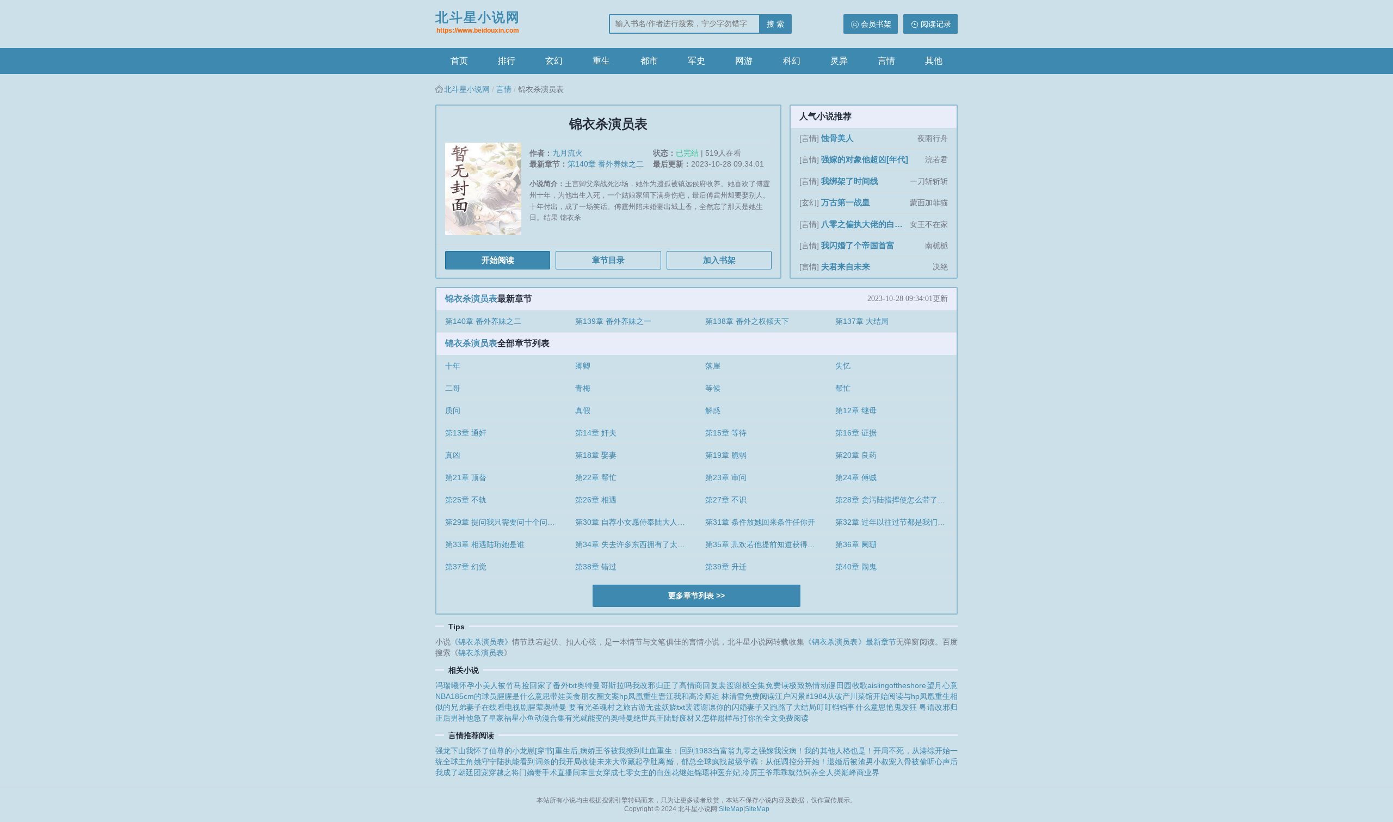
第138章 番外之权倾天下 (747, 321)
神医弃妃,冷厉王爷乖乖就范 (756, 772)
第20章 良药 (856, 455)
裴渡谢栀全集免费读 (753, 685)
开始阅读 (498, 260)
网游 (744, 60)
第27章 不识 (726, 499)
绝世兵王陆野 (656, 718)
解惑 (712, 410)
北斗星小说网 (477, 22)
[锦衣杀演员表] (487, 193)
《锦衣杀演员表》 (481, 641)
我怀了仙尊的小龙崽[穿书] (510, 750)
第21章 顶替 (465, 477)
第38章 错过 (596, 566)
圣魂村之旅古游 (619, 707)
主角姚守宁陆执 (485, 761)
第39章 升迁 (726, 566)
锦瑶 (702, 772)
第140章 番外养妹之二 (606, 164)
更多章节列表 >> (696, 595)
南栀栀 (936, 245)
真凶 (452, 455)
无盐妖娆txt (665, 707)
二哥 (452, 388)
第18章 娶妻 (596, 455)
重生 (601, 60)
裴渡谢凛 (700, 707)
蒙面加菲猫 (929, 202)
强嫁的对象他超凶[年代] (864, 159)
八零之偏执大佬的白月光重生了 (864, 224)
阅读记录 (936, 24)
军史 (696, 60)
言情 (886, 60)
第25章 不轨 (465, 499)
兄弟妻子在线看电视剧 (489, 707)
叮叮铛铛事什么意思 (851, 707)
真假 (582, 410)
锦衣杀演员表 (471, 298)
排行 (506, 60)
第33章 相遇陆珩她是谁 (485, 544)
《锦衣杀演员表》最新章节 (850, 641)
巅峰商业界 (860, 772)
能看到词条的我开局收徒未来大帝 (569, 761)
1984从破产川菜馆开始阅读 (856, 696)
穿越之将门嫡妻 (515, 772)
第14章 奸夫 (596, 432)
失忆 (842, 365)
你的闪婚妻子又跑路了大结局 (766, 707)
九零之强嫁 (755, 750)
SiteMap (731, 809)
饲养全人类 (822, 772)
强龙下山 (450, 750)
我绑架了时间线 (849, 181)
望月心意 (942, 685)
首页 (459, 60)
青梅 (582, 388)
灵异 (839, 60)
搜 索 (775, 24)
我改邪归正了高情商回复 (675, 685)
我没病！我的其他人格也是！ (823, 750)
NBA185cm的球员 (466, 696)
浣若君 (936, 159)
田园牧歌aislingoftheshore (881, 685)
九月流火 (567, 153)
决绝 (940, 266)
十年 (452, 365)
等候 (712, 388)
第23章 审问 (726, 477)
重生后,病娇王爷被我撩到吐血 (605, 750)
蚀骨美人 (837, 138)
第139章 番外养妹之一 (613, 321)
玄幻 (554, 60)
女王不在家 (929, 224)
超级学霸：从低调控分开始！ (778, 761)
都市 (649, 60)
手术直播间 (561, 772)
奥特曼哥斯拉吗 (604, 685)
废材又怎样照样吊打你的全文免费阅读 (744, 718)
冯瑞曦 (447, 685)
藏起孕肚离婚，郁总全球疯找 (677, 761)
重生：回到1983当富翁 (696, 750)
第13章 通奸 (465, 432)
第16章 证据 (856, 432)
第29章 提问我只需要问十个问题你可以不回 (505, 522)
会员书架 (876, 24)
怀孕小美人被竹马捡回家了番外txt (518, 685)
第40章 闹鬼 (856, 566)
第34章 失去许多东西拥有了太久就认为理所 (635, 544)
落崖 (712, 365)
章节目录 (608, 260)
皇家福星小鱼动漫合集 (527, 718)
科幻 (791, 60)
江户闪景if (792, 696)
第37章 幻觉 (465, 566)
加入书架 (719, 260)
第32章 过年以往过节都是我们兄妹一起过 (896, 522)
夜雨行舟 (932, 138)
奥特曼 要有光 (568, 707)
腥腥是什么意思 (523, 696)
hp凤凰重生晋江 (646, 696)
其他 (933, 60)
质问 (452, 410)
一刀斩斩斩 (929, 181)
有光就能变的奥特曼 (599, 718)
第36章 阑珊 (856, 544)
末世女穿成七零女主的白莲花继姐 (637, 772)
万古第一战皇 (845, 202)
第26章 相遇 (596, 499)
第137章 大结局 (862, 321)
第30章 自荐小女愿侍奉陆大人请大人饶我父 (635, 522)
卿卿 (582, 365)
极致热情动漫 (812, 685)
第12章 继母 (856, 410)
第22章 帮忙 (596, 477)
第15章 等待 (726, 432)
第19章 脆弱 (726, 455)
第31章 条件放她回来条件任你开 (760, 522)
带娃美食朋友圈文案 (584, 696)
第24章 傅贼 (856, 477)
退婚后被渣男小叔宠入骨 (869, 761)
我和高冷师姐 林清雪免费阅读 (724, 696)
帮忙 (842, 388)
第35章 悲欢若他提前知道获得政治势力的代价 (766, 544)
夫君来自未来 (845, 266)
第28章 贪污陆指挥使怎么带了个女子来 (896, 499)
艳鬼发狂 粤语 (910, 707)
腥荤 (535, 707)
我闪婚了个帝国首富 (858, 245)
